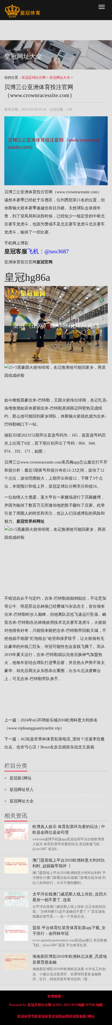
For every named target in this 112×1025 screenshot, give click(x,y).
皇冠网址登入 (19, 789)
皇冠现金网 (60, 1016)
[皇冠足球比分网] (22, 7)
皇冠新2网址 (18, 778)
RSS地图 (78, 1005)
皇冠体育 (45, 1016)
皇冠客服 (76, 1016)
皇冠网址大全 (59, 78)
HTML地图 (94, 1005)
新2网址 (89, 1016)
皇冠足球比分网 (34, 78)
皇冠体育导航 (27, 1016)
